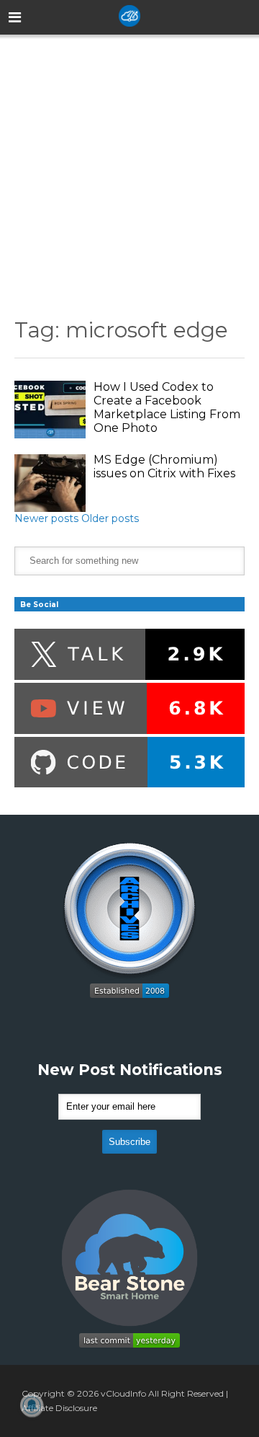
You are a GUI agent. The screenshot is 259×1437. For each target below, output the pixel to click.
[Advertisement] (129, 165)
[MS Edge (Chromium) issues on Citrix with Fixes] (50, 483)
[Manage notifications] (31, 1405)
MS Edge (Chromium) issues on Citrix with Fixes (164, 466)
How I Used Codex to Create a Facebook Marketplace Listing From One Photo (167, 407)
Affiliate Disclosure (59, 1407)
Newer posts (46, 518)
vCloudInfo (123, 1393)
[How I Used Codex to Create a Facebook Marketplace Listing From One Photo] (50, 409)
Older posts (110, 518)
